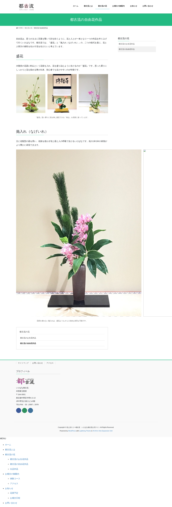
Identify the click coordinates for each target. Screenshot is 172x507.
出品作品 (14, 469)
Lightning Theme (85, 431)
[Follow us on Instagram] (30, 410)
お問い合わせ (37, 363)
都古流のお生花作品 (28, 338)
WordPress (72, 431)
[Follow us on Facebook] (18, 410)
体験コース (15, 479)
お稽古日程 (15, 498)
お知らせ (9, 488)
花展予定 (14, 493)
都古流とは (10, 450)
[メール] (24, 410)
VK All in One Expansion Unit (102, 431)
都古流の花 (25, 332)
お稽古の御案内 (12, 474)
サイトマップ (23, 363)
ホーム (8, 445)
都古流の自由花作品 (28, 343)
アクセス (50, 363)
